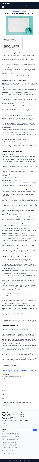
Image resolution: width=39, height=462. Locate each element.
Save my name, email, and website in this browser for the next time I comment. (17, 402)
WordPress (15, 460)
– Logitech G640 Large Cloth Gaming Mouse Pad (11, 45)
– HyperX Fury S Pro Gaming (7, 48)
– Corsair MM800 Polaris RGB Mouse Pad (9, 47)
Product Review (17, 11)
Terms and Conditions (24, 420)
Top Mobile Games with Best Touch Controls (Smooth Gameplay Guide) (10, 415)
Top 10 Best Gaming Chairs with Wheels (9, 420)
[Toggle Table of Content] (20, 38)
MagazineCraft (22, 460)
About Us (22, 414)
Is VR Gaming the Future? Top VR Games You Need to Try (10, 425)
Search (35, 429)
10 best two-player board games (12, 365)
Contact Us (22, 416)
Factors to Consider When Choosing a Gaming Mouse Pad (12, 41)
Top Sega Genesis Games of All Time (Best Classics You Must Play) (9, 418)
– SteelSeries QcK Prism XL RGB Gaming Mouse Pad (11, 46)
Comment (4, 378)
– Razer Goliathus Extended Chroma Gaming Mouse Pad (12, 44)
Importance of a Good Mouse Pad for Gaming (10, 40)
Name (3, 390)
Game (14, 11)
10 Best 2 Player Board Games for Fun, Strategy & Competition (9, 423)
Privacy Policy (22, 418)
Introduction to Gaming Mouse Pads (8, 39)
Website (3, 398)
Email (3, 394)
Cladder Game (6, 3)
